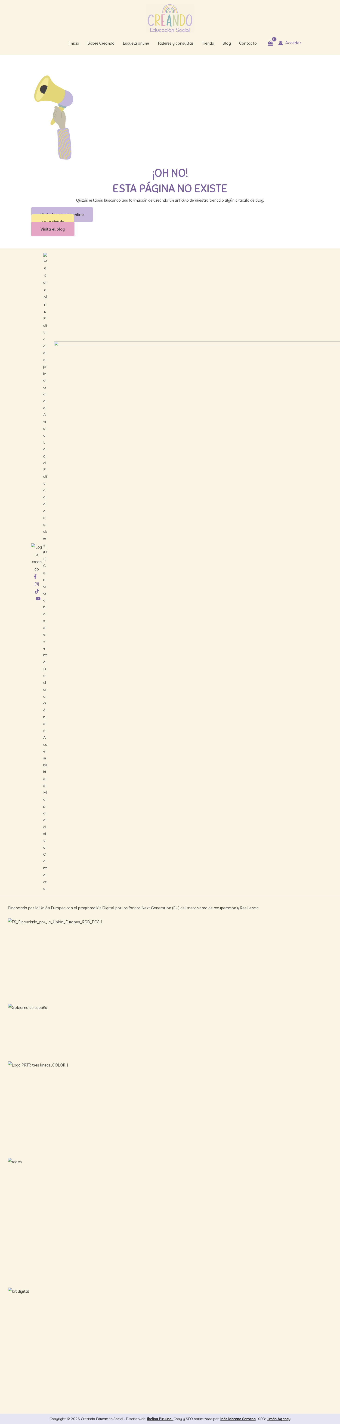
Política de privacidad (45, 363)
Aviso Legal (44, 438)
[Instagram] (36, 584)
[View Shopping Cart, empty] (270, 43)
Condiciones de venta (45, 613)
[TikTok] (36, 591)
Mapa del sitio (45, 820)
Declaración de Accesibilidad (45, 727)
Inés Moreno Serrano (238, 1418)
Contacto (45, 871)
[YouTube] (38, 598)
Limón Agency (279, 1418)
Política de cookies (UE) (45, 514)
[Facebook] (35, 576)
